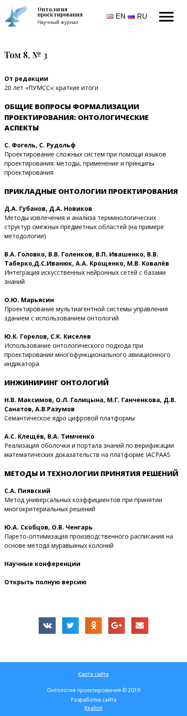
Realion (93, 708)
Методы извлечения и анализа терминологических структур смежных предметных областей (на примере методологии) (84, 226)
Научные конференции (42, 563)
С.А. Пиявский (28, 490)
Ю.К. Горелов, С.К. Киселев (48, 336)
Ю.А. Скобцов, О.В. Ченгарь (49, 527)
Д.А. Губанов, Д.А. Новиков (49, 208)
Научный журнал (57, 22)
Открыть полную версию (45, 582)
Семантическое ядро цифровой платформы (69, 418)
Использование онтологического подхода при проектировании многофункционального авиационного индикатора (87, 354)
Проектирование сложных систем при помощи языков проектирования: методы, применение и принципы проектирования (85, 163)
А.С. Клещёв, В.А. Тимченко (50, 436)
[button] (93, 674)
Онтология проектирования (60, 12)
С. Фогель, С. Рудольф (40, 145)
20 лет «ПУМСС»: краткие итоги (51, 87)
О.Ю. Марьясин (30, 300)
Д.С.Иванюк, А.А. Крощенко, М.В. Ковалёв (101, 263)
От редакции (26, 78)
